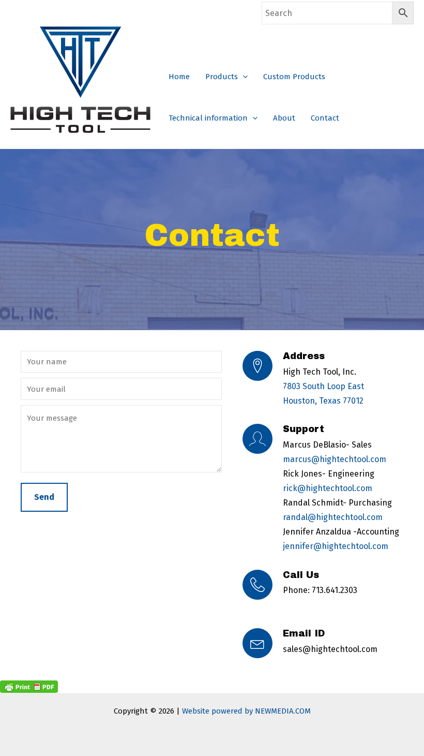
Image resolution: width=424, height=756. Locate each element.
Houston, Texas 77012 (323, 401)
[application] (243, 76)
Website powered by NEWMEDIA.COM (246, 711)
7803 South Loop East (323, 386)
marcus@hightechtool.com (334, 459)
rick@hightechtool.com (327, 488)
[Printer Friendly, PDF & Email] (29, 685)
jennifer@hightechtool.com (335, 546)
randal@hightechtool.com (333, 517)
